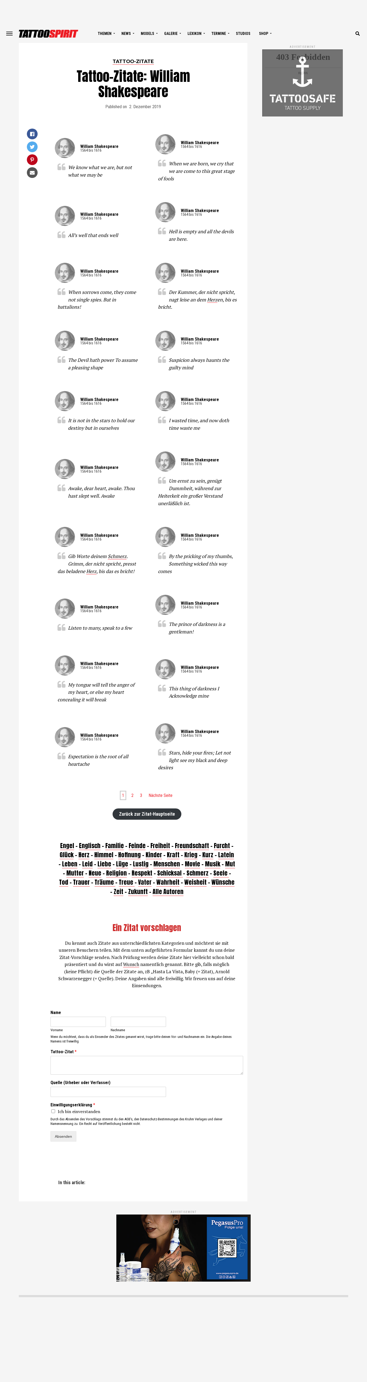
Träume (105, 882)
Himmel (103, 854)
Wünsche (223, 882)
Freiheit (160, 845)
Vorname (57, 1030)
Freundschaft (192, 845)
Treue (127, 882)
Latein (226, 854)
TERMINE (218, 33)
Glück (67, 854)
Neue (95, 873)
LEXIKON (195, 33)
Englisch (89, 845)
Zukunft (138, 891)
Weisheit (195, 882)
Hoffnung (129, 854)
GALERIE (171, 33)
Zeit (118, 891)
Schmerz (117, 556)
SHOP (263, 33)
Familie (114, 845)
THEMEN (104, 33)
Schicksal (170, 873)
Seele (221, 873)
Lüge (122, 863)
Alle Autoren (168, 891)
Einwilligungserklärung (73, 1104)
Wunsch (131, 964)
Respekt (142, 873)
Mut (230, 863)
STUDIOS (243, 33)
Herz (212, 299)
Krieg (190, 854)
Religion (116, 873)
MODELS (147, 33)
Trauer (81, 882)
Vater (145, 882)
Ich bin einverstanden (79, 1111)
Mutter (75, 873)
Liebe (104, 863)
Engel (67, 845)
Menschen (166, 863)
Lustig (141, 863)
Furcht (222, 845)
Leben (69, 863)
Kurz (207, 854)
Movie (192, 863)
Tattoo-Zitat (64, 1051)
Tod (63, 882)
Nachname (118, 1030)
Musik (212, 863)
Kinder (154, 854)
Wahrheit (167, 882)
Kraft (173, 854)
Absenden (63, 1136)
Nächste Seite (160, 795)
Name (56, 1012)
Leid (87, 863)
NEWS (126, 33)
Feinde (137, 845)
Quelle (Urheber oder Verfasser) (80, 1082)
